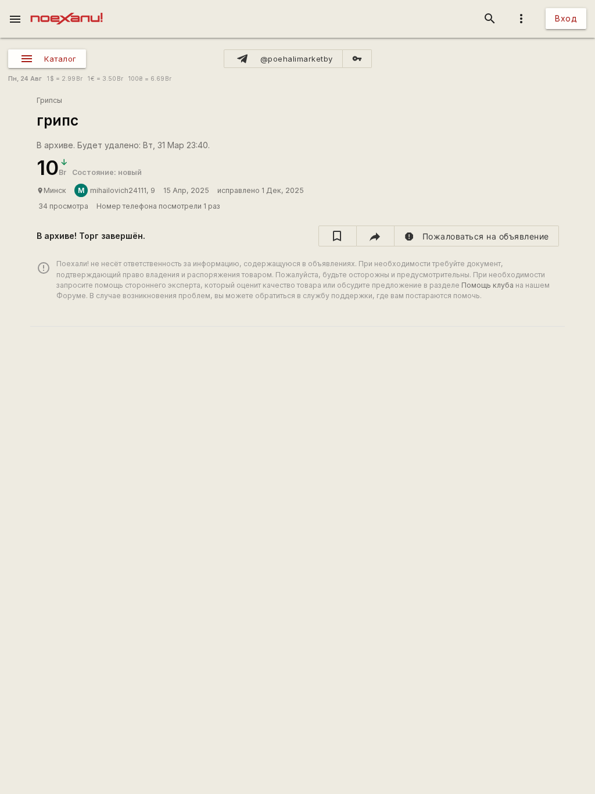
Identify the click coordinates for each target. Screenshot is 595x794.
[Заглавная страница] (66, 8)
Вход (566, 18)
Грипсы (49, 100)
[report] (477, 236)
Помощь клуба (487, 285)
